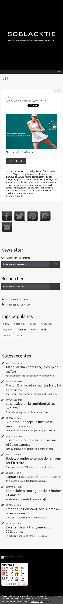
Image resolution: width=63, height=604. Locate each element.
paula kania (11, 190)
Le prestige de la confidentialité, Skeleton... (30, 405)
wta (22, 176)
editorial (19, 323)
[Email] (7, 227)
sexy (17, 176)
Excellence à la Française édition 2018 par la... (30, 529)
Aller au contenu (9, 2)
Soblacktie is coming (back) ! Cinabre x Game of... (33, 492)
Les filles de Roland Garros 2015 (26, 101)
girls (27, 174)
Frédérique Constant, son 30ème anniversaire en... (33, 511)
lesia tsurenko (20, 187)
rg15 (13, 179)
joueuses (34, 174)
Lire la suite (17, 161)
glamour (10, 176)
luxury (6, 323)
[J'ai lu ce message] (59, 596)
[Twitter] (19, 216)
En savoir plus (37, 601)
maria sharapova (25, 193)
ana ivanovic (36, 185)
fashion (27, 179)
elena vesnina (47, 187)
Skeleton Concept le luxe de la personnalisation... (29, 424)
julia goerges (45, 179)
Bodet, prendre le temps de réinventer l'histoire (33, 460)
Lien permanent (16, 171)
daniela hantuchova (30, 182)
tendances (46, 323)
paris (19, 335)
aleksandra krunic (26, 190)
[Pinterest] (32, 216)
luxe (33, 329)
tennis (42, 174)
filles (21, 174)
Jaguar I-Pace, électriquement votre (33, 476)
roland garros (31, 176)
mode (44, 329)
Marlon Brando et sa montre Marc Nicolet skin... (33, 387)
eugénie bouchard (20, 185)
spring (35, 179)
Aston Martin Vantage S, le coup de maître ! (32, 369)
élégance (8, 329)
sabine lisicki (42, 190)
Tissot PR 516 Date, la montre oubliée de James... (31, 442)
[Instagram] (45, 216)
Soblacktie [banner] (31, 35)
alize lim (45, 182)
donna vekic (33, 187)
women (49, 174)
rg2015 (19, 179)
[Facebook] (7, 216)
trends (32, 323)
